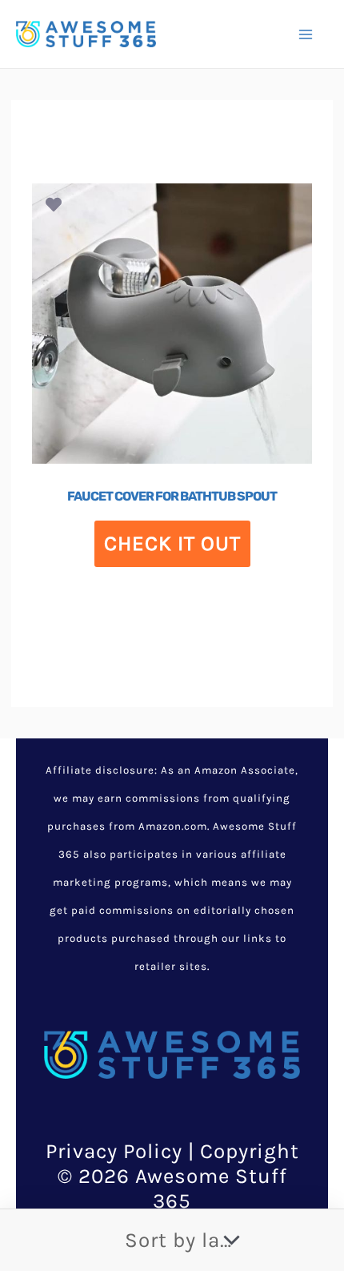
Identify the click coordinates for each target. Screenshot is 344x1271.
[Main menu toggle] (305, 33)
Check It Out (172, 543)
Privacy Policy (114, 1151)
